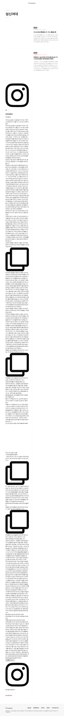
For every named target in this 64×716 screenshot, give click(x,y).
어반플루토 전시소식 (38, 29)
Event (48, 708)
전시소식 (44, 29)
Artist (42, 708)
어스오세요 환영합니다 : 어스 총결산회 (45, 32)
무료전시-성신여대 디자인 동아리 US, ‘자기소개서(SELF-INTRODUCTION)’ (46, 58)
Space (29, 708)
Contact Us (55, 708)
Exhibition (36, 708)
